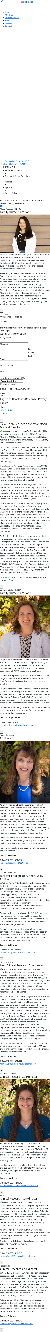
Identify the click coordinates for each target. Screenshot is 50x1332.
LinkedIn (4, 321)
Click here (4, 577)
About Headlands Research (17, 170)
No (3, 395)
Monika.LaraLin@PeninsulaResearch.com (18, 1064)
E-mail (3, 359)
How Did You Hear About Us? (13, 378)
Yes (3, 393)
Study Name (5, 337)
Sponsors (9, 187)
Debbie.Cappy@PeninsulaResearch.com (17, 952)
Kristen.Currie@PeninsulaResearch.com (17, 1256)
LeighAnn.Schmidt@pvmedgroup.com (16, 725)
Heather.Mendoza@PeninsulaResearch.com (19, 1185)
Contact (8, 26)
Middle (31, 352)
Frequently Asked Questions (17, 176)
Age (2, 371)
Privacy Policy (11, 193)
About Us (9, 15)
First (30, 349)
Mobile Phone (6, 365)
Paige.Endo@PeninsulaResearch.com (16, 1323)
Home (7, 12)
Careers (8, 23)
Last (30, 356)
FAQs (7, 20)
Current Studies (12, 17)
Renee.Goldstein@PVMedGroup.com (16, 863)
